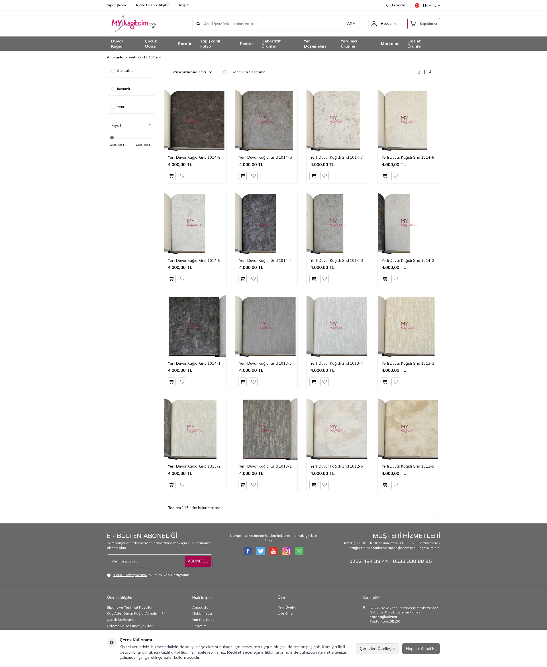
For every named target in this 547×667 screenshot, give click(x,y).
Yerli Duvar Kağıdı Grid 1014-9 (194, 157)
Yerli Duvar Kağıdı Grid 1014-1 (194, 363)
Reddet (234, 652)
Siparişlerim (116, 5)
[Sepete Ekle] (171, 176)
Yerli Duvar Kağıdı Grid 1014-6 (407, 157)
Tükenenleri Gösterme (247, 72)
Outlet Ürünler (414, 43)
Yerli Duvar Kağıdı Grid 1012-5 (407, 466)
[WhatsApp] (299, 551)
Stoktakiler (126, 70)
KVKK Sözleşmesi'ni (130, 575)
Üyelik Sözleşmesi (122, 619)
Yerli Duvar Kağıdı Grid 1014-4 (265, 260)
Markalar (390, 43)
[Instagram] (286, 551)
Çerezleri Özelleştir (377, 648)
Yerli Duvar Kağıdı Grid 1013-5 (265, 363)
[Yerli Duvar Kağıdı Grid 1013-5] (266, 326)
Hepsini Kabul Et (421, 648)
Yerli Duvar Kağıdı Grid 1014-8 (265, 157)
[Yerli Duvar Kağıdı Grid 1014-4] (266, 223)
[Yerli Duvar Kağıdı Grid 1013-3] (409, 326)
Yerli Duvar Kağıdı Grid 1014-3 (336, 260)
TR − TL (429, 5)
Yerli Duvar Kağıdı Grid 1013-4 (336, 363)
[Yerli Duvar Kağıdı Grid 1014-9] (195, 120)
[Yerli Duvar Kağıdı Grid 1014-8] (266, 120)
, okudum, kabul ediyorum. (151, 575)
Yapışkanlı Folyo (210, 43)
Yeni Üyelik (286, 607)
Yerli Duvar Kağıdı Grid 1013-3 (407, 363)
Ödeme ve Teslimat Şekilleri (130, 626)
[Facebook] (248, 551)
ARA (351, 23)
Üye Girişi (285, 613)
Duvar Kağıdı (117, 43)
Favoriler (399, 5)
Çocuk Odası (151, 43)
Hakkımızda (202, 613)
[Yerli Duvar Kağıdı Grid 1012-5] (409, 429)
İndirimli (123, 89)
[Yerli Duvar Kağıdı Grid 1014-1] (195, 326)
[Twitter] (260, 551)
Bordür (185, 43)
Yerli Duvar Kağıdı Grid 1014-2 (407, 260)
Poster (246, 43)
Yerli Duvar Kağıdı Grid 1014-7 (336, 157)
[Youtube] (273, 551)
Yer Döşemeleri (315, 43)
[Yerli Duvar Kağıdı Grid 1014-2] (409, 223)
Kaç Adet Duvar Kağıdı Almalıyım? (135, 613)
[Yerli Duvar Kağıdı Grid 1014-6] (409, 120)
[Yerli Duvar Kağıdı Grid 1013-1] (266, 429)
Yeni (120, 107)
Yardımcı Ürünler (349, 43)
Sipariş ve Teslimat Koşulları (130, 607)
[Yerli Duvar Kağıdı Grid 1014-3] (338, 223)
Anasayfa (115, 57)
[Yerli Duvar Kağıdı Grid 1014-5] (195, 223)
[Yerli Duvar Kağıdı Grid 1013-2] (195, 429)
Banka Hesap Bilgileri (152, 5)
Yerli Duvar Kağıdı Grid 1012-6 (336, 466)
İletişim (183, 5)
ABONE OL (198, 561)
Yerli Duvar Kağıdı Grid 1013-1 (265, 466)
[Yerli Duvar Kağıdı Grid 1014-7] (338, 120)
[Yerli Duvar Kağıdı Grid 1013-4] (338, 326)
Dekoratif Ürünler (271, 43)
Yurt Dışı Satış (203, 619)
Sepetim (199, 626)
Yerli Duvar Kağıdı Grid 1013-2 (194, 466)
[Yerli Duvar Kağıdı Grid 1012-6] (338, 429)
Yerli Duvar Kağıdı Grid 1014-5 (194, 260)
